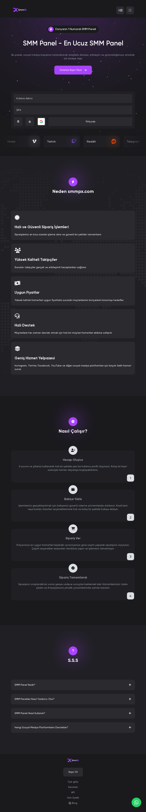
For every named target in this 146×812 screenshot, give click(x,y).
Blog (74, 803)
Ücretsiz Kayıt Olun (71, 69)
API (73, 792)
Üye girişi (73, 781)
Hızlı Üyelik (73, 797)
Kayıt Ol (73, 771)
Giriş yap (90, 121)
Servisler (73, 787)
